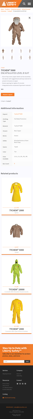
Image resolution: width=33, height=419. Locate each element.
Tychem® (10, 11)
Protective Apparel (16, 9)
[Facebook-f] (20, 384)
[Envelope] (25, 384)
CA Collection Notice (7, 387)
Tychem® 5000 (18, 114)
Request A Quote (7, 94)
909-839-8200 (9, 407)
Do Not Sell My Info (7, 389)
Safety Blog (19, 375)
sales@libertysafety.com (20, 407)
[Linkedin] (17, 384)
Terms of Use (6, 385)
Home (2, 9)
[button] (29, 4)
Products (7, 9)
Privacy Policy (6, 383)
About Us (18, 373)
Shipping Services (7, 373)
